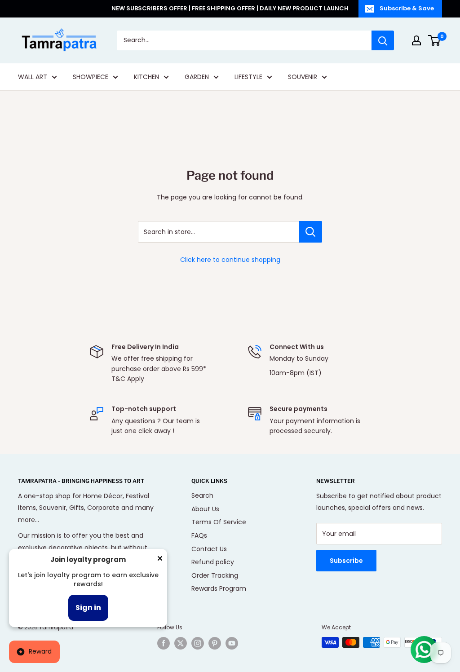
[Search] (383, 40)
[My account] (416, 40)
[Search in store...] (310, 232)
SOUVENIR (302, 76)
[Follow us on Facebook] (163, 643)
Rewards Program (218, 588)
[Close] (160, 560)
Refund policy (212, 561)
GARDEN (197, 76)
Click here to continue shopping (230, 259)
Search (202, 495)
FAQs (199, 535)
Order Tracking (214, 575)
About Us (205, 508)
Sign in (88, 607)
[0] (434, 40)
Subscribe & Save (407, 8)
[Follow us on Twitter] (180, 643)
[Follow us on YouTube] (232, 643)
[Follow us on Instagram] (197, 643)
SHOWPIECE (90, 76)
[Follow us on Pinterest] (214, 643)
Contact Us (209, 548)
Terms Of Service (218, 521)
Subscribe (346, 560)
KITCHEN (146, 76)
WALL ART (32, 76)
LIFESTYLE (248, 76)
